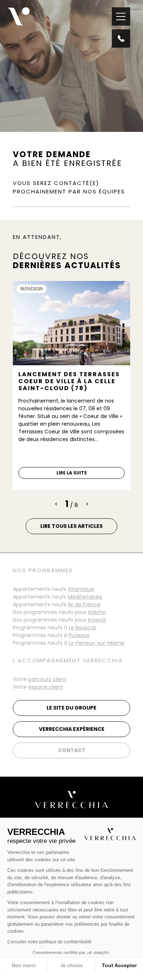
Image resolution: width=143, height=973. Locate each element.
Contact (71, 750)
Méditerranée (85, 596)
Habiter (97, 612)
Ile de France (84, 604)
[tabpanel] (71, 385)
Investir (97, 620)
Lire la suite (71, 473)
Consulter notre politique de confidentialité (49, 941)
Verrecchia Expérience (71, 729)
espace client (45, 687)
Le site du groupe (71, 707)
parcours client (47, 679)
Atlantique (81, 589)
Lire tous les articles (71, 526)
